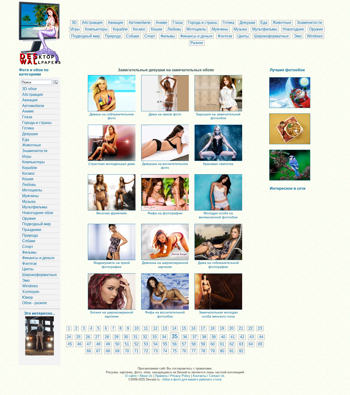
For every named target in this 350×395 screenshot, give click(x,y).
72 (146, 351)
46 (79, 344)
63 (241, 344)
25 (78, 337)
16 (193, 328)
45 (70, 344)
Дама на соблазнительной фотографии (218, 264)
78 (203, 351)
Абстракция (92, 23)
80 (222, 351)
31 (135, 337)
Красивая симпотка (218, 164)
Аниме (161, 23)
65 (260, 344)
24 (69, 337)
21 (241, 328)
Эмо (298, 36)
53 (146, 344)
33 (154, 337)
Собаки (132, 36)
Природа (113, 36)
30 (126, 337)
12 (155, 328)
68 (108, 351)
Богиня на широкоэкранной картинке (111, 314)
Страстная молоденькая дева (111, 164)
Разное (196, 43)
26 (88, 337)
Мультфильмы (264, 29)
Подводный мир (85, 36)
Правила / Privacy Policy (172, 376)
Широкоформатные (271, 36)
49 (108, 344)
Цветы (243, 36)
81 (232, 351)
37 (194, 337)
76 (184, 351)
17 (203, 328)
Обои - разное (34, 303)
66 (89, 351)
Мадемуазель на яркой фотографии (112, 264)
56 (174, 344)
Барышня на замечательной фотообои (218, 116)
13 (165, 328)
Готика (228, 23)
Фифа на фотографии (165, 213)
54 (155, 344)
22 (250, 328)
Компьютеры (96, 29)
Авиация (115, 23)
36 (185, 337)
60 (212, 344)
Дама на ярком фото (165, 114)
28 (107, 337)
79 (212, 351)
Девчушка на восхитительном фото (165, 165)
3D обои (29, 89)
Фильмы (167, 36)
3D (74, 23)
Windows (315, 36)
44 (261, 337)
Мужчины (220, 29)
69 (117, 351)
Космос (139, 29)
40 (223, 337)
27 (97, 337)
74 (165, 351)
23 (260, 328)
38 (204, 337)
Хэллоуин (30, 292)
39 (213, 337)
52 (136, 344)
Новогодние (293, 29)
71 (136, 351)
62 (232, 344)
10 (136, 328)
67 (98, 351)
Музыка (240, 29)
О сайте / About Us (138, 376)
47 (89, 344)
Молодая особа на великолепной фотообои (218, 215)
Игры (75, 29)
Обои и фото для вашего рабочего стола (191, 379)
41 (232, 337)
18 (212, 328)
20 (231, 328)
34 (164, 337)
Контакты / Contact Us (209, 376)
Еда (263, 23)
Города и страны (202, 23)
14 (174, 328)
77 (193, 351)
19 (222, 328)
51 (127, 344)
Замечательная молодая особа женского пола (218, 314)
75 (174, 351)
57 (184, 344)
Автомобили (139, 23)
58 (193, 344)
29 (116, 337)
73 (155, 351)
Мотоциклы (196, 29)
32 (145, 337)
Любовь (174, 29)
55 (165, 344)
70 (127, 351)
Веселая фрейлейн (111, 213)
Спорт (149, 36)
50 (117, 344)
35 (174, 336)
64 (251, 344)
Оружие (316, 29)
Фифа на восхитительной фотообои (165, 314)
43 (252, 337)
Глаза (178, 23)
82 (241, 351)
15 (184, 328)
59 (203, 344)
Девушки (247, 23)
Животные (282, 23)
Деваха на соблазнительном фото (112, 116)
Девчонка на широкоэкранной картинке (165, 264)
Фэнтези (225, 36)
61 (222, 344)
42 (242, 337)
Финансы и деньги (196, 36)
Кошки (156, 29)
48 (98, 344)
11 (146, 328)
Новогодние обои (37, 213)
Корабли (120, 29)
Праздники (31, 230)
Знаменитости (309, 23)
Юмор (27, 297)
